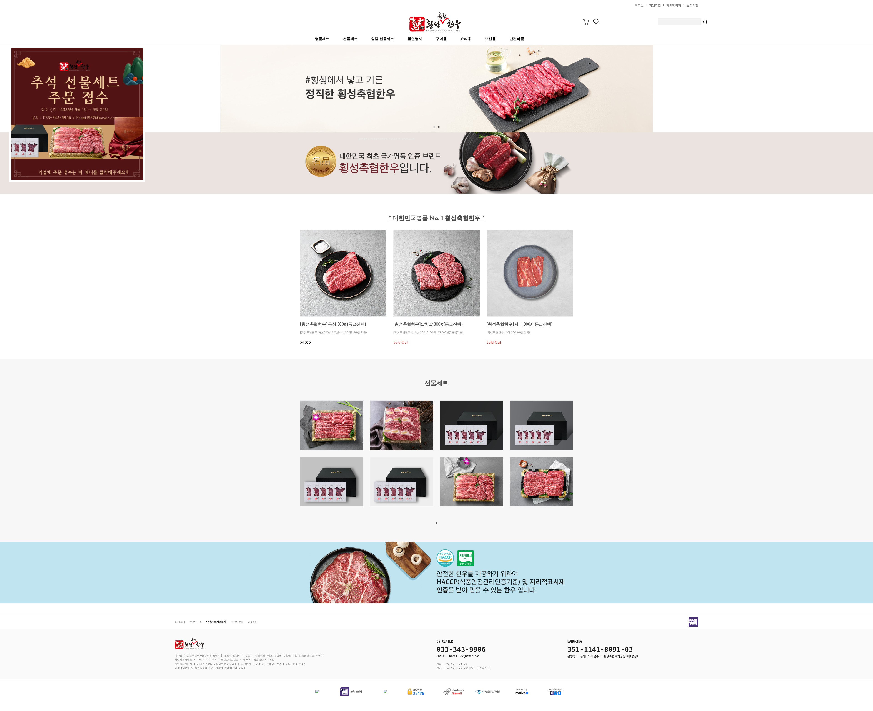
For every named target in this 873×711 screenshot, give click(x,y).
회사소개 (180, 621)
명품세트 (322, 39)
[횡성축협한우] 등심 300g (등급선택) (333, 324)
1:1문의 (252, 621)
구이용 (441, 39)
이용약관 (195, 621)
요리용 (465, 39)
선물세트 (350, 39)
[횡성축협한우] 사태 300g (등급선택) (519, 324)
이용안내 (237, 621)
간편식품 (516, 39)
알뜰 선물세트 (382, 39)
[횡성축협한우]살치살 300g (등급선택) (428, 324)
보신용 (490, 39)
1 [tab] (436, 523)
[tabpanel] (436, 88)
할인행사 (415, 39)
